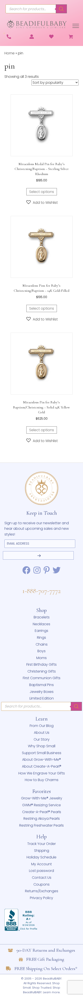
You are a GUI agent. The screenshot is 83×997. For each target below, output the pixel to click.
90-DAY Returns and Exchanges (45, 950)
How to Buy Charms (41, 779)
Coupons (41, 884)
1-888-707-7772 (41, 591)
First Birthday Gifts (41, 664)
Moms (41, 657)
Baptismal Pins (41, 684)
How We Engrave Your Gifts (41, 773)
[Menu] (76, 26)
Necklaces (41, 624)
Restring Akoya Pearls (41, 818)
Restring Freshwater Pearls (41, 825)
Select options (41, 191)
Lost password (41, 870)
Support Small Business (41, 752)
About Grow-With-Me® (41, 759)
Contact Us (41, 877)
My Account (41, 864)
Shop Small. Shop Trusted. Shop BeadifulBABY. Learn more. (41, 988)
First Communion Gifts (41, 678)
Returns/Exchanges (41, 891)
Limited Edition (41, 698)
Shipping (41, 850)
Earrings (41, 630)
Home (9, 53)
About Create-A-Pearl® (41, 766)
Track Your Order (41, 843)
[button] (41, 202)
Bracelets (42, 617)
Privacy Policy (41, 897)
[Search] (61, 8)
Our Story (42, 739)
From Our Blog (42, 725)
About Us (41, 732)
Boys (41, 651)
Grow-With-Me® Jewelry (41, 798)
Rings (41, 637)
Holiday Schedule (41, 857)
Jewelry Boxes (42, 691)
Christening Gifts (41, 671)
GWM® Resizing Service (41, 805)
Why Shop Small (41, 746)
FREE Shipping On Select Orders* (45, 968)
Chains (42, 644)
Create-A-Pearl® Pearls (41, 811)
